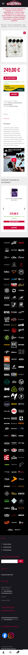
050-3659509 (8, 591)
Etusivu (5, 24)
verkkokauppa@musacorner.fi (9, 617)
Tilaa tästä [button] (14, 227)
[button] (24, 33)
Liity (21, 561)
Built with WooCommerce (8, 648)
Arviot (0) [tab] (6, 118)
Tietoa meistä (7, 544)
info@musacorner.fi (6, 593)
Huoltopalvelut (7, 550)
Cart (16, 651)
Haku (10, 652)
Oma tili (3, 652)
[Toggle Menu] (3, 3)
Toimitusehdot (7, 547)
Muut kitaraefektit (8, 104)
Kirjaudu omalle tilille (7, 574)
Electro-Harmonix (13, 106)
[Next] (24, 208)
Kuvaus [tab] (6, 114)
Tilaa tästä (14, 94)
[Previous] (3, 208)
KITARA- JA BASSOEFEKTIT (15, 24)
